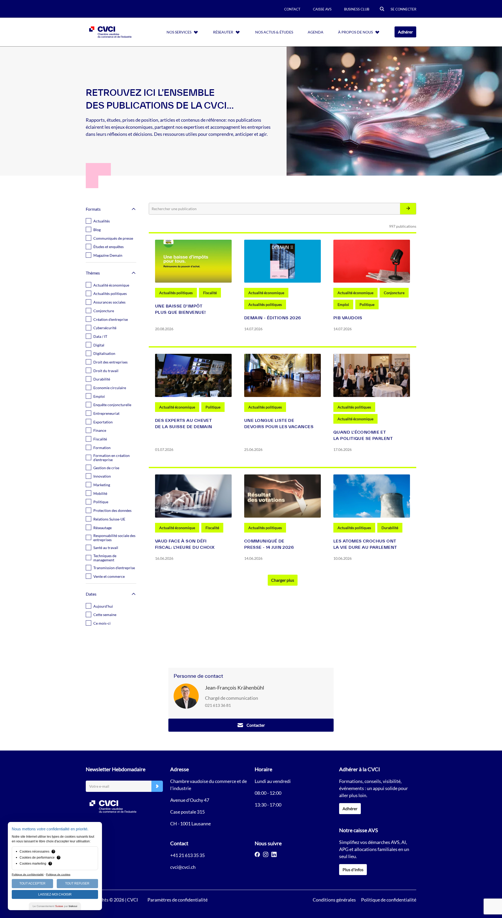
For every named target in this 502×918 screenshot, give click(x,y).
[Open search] (382, 9)
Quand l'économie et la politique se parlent (363, 435)
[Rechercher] (408, 208)
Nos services (179, 32)
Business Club (356, 9)
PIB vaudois (347, 317)
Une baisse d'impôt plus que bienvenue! (180, 309)
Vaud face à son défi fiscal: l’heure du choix (185, 544)
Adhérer (405, 31)
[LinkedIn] (274, 854)
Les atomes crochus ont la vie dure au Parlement (365, 544)
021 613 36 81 (218, 705)
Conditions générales (334, 900)
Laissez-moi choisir (55, 894)
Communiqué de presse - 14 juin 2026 (269, 544)
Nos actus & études (274, 32)
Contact (292, 9)
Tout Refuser (77, 883)
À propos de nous (355, 32)
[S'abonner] (157, 786)
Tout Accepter (32, 883)
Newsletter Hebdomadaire (115, 769)
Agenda (315, 32)
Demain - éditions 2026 (272, 317)
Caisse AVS (322, 9)
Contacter (256, 725)
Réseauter (223, 32)
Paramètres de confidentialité (177, 900)
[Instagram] (265, 854)
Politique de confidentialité (388, 900)
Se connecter (403, 9)
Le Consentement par (55, 906)
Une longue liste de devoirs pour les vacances (278, 423)
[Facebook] (257, 854)
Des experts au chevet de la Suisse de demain (183, 423)
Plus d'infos (353, 869)
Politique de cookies (58, 874)
